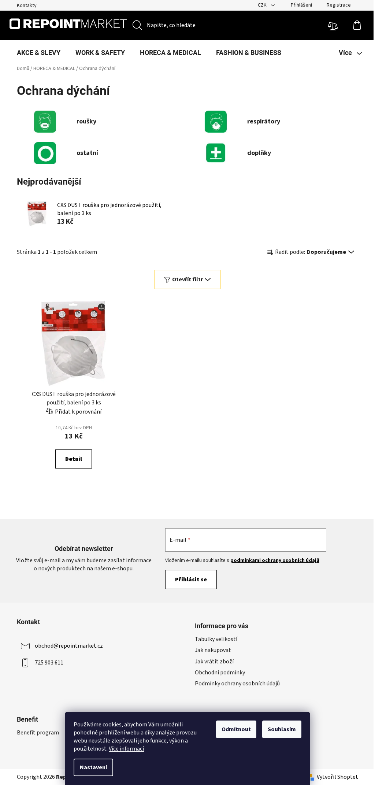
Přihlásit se (191, 579)
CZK (263, 5)
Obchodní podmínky (220, 673)
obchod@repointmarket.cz (69, 646)
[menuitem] (39, 52)
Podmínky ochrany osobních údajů (237, 684)
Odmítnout (236, 729)
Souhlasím (282, 729)
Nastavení (93, 767)
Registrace (339, 5)
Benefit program (38, 733)
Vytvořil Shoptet (337, 777)
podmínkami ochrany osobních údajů (274, 560)
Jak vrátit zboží (214, 662)
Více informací (126, 749)
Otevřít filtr (187, 279)
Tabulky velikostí (216, 639)
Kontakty (27, 5)
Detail (73, 459)
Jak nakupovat (213, 650)
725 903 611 (49, 663)
